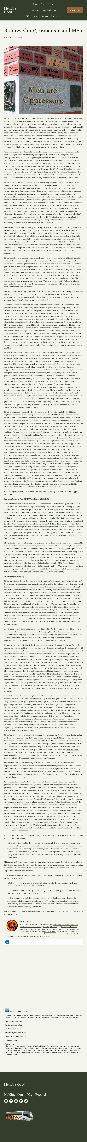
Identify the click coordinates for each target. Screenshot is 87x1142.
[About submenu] (53, 4)
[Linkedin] (7, 942)
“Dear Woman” (72, 749)
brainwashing (18, 37)
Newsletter (74, 10)
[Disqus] (43, 977)
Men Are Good (10, 10)
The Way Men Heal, (50, 927)
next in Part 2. (14, 914)
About (50, 4)
